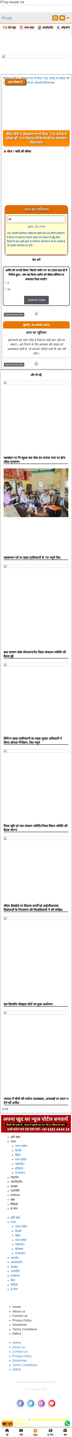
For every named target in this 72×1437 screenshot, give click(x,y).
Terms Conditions (24, 1329)
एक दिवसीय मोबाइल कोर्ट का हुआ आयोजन (28, 1004)
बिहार (18, 1155)
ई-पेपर (14, 1208)
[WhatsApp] (55, 17)
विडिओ (14, 1204)
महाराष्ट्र (19, 1164)
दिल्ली (18, 1150)
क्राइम (14, 1186)
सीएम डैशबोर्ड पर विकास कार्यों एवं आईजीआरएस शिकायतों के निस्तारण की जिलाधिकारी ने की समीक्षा (33, 907)
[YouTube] (62, 17)
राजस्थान (20, 1172)
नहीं (8, 289)
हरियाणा (19, 1168)
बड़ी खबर (15, 1137)
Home (16, 1307)
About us (18, 1311)
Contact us (20, 1315)
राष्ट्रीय (15, 1177)
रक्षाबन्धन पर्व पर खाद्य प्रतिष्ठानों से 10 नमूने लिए (32, 557)
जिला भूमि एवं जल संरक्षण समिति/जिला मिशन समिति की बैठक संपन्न (35, 828)
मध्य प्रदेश (20, 1159)
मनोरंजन (15, 1195)
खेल (13, 1199)
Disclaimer (19, 1324)
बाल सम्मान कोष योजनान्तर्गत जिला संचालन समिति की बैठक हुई (35, 654)
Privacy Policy (22, 1320)
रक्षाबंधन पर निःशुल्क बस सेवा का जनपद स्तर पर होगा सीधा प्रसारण (34, 459)
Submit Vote (36, 300)
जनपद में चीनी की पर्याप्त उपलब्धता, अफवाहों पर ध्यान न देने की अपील (36, 1100)
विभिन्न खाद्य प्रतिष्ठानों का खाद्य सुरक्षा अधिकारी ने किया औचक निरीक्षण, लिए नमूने (33, 740)
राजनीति (15, 1190)
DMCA (16, 1333)
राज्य (13, 1141)
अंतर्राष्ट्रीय (16, 1181)
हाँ (8, 283)
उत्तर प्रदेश (21, 1146)
